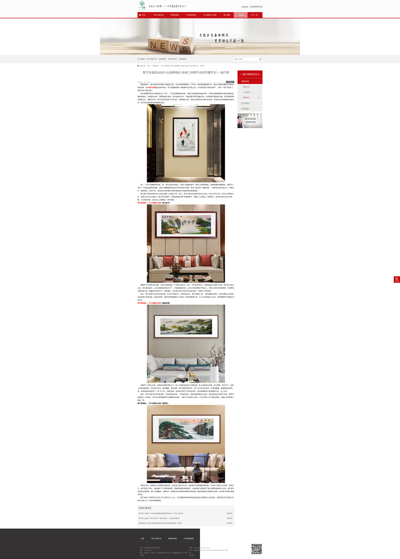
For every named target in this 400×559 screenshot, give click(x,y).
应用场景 (245, 109)
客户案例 (227, 15)
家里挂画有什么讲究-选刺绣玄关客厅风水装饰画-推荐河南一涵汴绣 (160, 523)
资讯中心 (246, 97)
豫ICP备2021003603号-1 (202, 548)
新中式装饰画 (172, 59)
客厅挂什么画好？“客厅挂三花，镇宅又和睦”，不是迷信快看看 (159, 518)
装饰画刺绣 (182, 59)
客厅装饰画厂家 (152, 59)
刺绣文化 (246, 87)
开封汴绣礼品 (159, 15)
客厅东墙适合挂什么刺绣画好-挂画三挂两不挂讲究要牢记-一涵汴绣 (183, 66)
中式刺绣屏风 (191, 15)
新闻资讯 (156, 66)
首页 (143, 15)
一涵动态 (240, 15)
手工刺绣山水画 (155, 203)
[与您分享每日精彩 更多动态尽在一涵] (200, 54)
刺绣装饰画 (175, 15)
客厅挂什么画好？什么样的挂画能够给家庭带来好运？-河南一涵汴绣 (161, 513)
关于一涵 (254, 15)
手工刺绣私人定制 (209, 15)
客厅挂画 (152, 87)
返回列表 (230, 82)
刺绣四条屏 (162, 59)
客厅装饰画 (142, 203)
